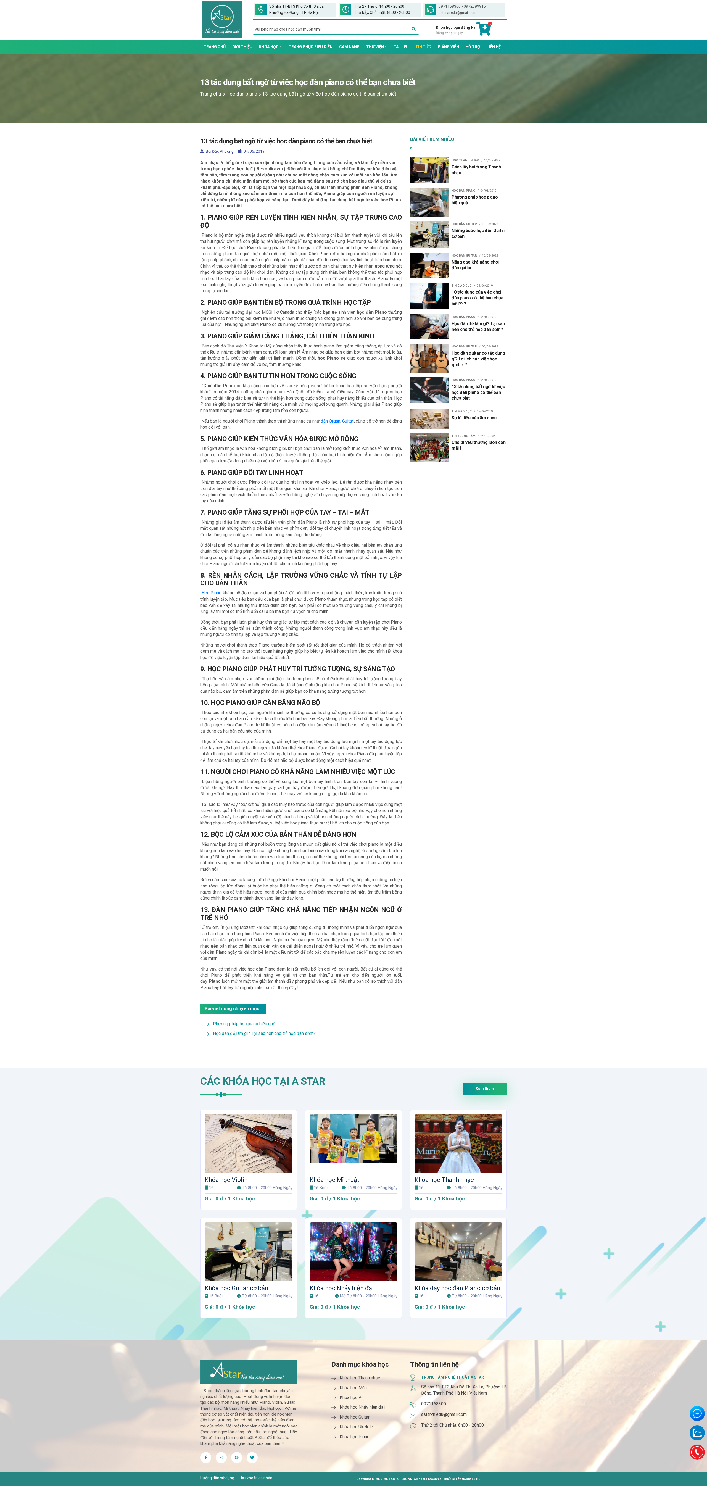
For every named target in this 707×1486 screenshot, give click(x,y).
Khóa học (269, 46)
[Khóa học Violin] (248, 1143)
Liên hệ (494, 46)
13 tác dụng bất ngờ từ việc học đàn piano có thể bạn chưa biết (478, 392)
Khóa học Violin (226, 1179)
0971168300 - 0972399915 (462, 6)
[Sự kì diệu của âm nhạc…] (429, 418)
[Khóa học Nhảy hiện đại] (353, 1251)
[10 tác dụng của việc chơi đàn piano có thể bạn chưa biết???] (429, 295)
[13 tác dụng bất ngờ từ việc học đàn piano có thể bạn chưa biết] (429, 389)
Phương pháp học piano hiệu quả (244, 1023)
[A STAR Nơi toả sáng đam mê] (222, 19)
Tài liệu (401, 46)
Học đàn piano (241, 94)
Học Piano (212, 593)
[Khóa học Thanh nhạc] (458, 1143)
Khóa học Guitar (355, 1417)
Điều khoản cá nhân (255, 1478)
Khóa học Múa (353, 1387)
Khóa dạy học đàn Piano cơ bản (457, 1288)
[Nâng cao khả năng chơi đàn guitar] (429, 265)
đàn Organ (330, 421)
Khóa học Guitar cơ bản (236, 1288)
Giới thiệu (242, 46)
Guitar (347, 421)
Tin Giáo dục (462, 286)
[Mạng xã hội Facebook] (205, 1457)
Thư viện (375, 46)
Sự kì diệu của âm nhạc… (476, 417)
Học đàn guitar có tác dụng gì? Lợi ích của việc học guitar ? (478, 359)
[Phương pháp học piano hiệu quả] (429, 202)
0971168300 (433, 1403)
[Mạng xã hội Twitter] (221, 1457)
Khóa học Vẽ (351, 1397)
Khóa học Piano (355, 1436)
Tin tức (423, 46)
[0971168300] (697, 1452)
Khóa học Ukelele (356, 1426)
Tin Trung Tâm (463, 436)
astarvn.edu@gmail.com (457, 13)
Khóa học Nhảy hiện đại (342, 1288)
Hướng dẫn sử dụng (217, 1478)
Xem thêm (485, 1088)
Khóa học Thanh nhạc (444, 1179)
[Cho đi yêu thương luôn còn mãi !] (429, 447)
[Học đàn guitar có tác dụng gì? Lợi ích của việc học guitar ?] (429, 357)
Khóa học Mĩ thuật (334, 1179)
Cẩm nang (349, 46)
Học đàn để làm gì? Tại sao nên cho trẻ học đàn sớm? (264, 1033)
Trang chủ (215, 46)
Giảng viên (448, 46)
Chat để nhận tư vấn (697, 1413)
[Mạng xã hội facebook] (252, 1457)
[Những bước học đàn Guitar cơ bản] (429, 234)
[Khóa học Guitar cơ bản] (248, 1251)
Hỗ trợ (473, 46)
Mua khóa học (251, 1118)
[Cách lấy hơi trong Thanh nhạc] (429, 170)
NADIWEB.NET (472, 1479)
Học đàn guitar (464, 224)
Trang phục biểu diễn (311, 46)
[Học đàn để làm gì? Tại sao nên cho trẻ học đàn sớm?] (429, 326)
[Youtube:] (236, 1457)
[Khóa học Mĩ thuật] (353, 1143)
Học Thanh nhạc (465, 160)
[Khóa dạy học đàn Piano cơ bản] (458, 1251)
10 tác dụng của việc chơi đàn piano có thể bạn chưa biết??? (477, 297)
